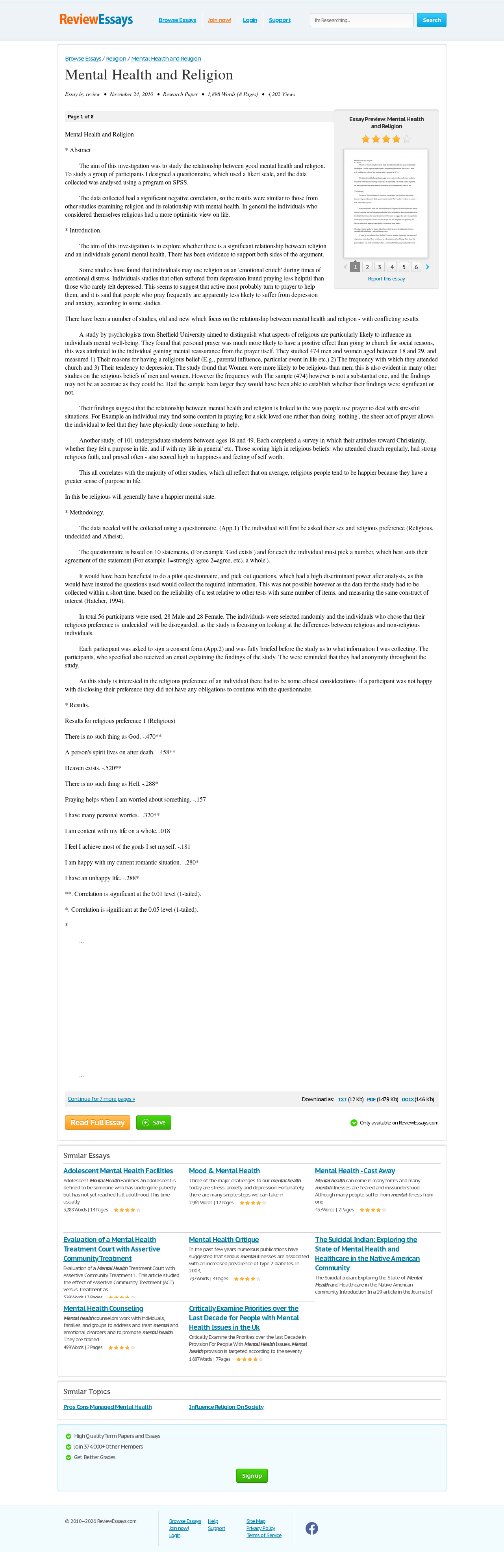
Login (250, 20)
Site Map (255, 1521)
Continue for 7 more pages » (101, 1098)
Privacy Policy (260, 1528)
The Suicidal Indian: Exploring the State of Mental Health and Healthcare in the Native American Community (367, 1253)
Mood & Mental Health (224, 1170)
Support (280, 20)
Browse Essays (177, 20)
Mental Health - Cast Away (355, 1170)
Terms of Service (264, 1535)
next (428, 267)
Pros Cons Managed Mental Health (107, 1406)
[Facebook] (312, 1533)
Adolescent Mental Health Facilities (118, 1170)
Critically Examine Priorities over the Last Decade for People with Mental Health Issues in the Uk (244, 1318)
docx (408, 1098)
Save (159, 1122)
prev (345, 267)
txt (342, 1098)
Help (213, 1521)
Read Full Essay (97, 1122)
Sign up (252, 1475)
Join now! (219, 20)
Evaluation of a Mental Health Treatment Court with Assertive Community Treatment (111, 1249)
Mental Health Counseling (103, 1308)
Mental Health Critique (224, 1239)
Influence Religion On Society (226, 1406)
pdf (371, 1098)
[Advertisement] (252, 1007)
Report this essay (386, 278)
